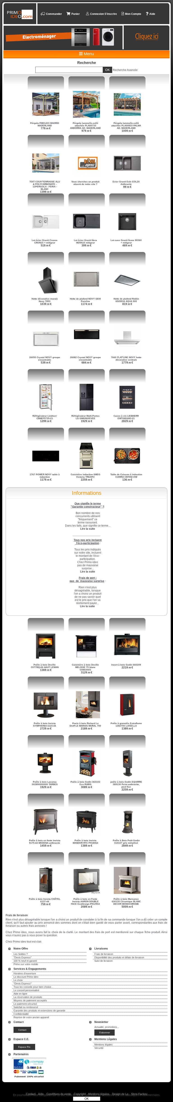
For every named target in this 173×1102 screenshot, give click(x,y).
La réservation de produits (28, 997)
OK (86, 1098)
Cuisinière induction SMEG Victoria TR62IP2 (85, 475)
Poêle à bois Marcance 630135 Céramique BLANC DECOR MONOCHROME (126, 901)
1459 (46, 845)
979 (86, 130)
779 (46, 128)
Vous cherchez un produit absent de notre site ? (85, 182)
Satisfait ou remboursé (26, 1007)
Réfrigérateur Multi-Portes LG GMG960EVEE (85, 417)
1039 (46, 304)
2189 (86, 728)
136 (127, 479)
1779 (127, 362)
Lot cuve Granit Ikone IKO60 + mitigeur (126, 241)
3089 (86, 787)
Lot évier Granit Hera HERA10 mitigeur (85, 241)
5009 (127, 906)
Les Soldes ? (21, 954)
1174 (86, 304)
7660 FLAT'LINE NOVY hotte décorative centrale (126, 358)
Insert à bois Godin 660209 (126, 664)
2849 (127, 845)
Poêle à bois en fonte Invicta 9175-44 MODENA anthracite (44, 841)
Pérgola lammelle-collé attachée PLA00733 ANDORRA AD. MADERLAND (85, 125)
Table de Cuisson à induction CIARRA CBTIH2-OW (126, 475)
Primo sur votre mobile (26, 964)
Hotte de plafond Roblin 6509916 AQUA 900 (126, 300)
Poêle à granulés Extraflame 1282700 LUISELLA (126, 724)
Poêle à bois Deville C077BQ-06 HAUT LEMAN (45, 665)
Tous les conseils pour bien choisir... (33, 987)
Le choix (18, 980)
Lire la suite (87, 606)
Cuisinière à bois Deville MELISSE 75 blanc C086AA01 (85, 667)
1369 (46, 670)
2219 (127, 667)
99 (127, 187)
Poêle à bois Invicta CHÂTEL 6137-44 (44, 900)
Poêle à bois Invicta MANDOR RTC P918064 (85, 841)
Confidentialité (21, 1014)
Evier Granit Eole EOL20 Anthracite (126, 182)
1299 (46, 421)
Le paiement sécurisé (25, 1003)
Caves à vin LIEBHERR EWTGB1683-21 (126, 417)
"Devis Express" (23, 957)
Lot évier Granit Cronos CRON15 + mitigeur (44, 241)
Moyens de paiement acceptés (30, 1000)
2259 (86, 479)
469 (127, 245)
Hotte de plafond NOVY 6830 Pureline (85, 300)
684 (86, 362)
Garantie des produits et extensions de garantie (39, 1010)
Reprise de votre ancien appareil (31, 1017)
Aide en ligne (20, 993)
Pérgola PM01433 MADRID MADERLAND (44, 124)
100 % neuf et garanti (25, 960)
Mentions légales (103, 1044)
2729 (46, 728)
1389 (127, 728)
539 (46, 362)
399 (86, 245)
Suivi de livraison (103, 960)
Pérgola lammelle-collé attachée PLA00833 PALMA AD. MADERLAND (126, 125)
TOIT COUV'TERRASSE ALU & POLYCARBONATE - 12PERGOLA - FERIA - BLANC (45, 185)
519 (46, 245)
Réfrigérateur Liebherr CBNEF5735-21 (44, 417)
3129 (86, 672)
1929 (86, 421)
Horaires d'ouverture (25, 973)
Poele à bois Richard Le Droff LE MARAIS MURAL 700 (85, 724)
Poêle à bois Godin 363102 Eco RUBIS (85, 783)
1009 (127, 130)
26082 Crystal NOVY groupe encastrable (85, 358)
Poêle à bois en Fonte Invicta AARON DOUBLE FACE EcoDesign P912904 (85, 901)
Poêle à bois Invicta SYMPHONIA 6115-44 (44, 724)
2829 (127, 421)
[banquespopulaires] (29, 1078)
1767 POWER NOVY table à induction (45, 475)
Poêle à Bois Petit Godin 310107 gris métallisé (126, 841)
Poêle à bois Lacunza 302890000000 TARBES (45, 783)
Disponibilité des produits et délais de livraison (119, 957)
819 (127, 304)
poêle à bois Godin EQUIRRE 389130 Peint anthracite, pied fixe (126, 784)
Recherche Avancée (125, 70)
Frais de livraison (103, 954)
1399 (46, 191)
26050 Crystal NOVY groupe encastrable (44, 358)
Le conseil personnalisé (26, 990)
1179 (46, 479)
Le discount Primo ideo (26, 976)
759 (46, 904)
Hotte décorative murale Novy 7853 (45, 300)
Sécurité (98, 1048)
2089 (86, 906)
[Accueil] (20, 14)
